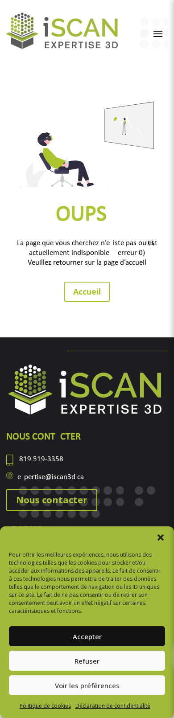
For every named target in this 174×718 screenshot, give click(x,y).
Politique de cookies (45, 706)
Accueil (87, 291)
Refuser (87, 660)
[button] (160, 537)
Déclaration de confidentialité (112, 706)
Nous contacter (51, 500)
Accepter (87, 636)
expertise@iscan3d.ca (50, 477)
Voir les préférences (87, 685)
